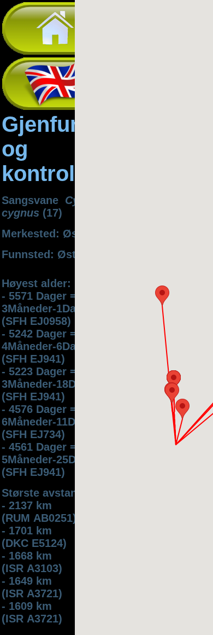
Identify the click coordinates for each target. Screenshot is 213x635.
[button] (162, 295)
